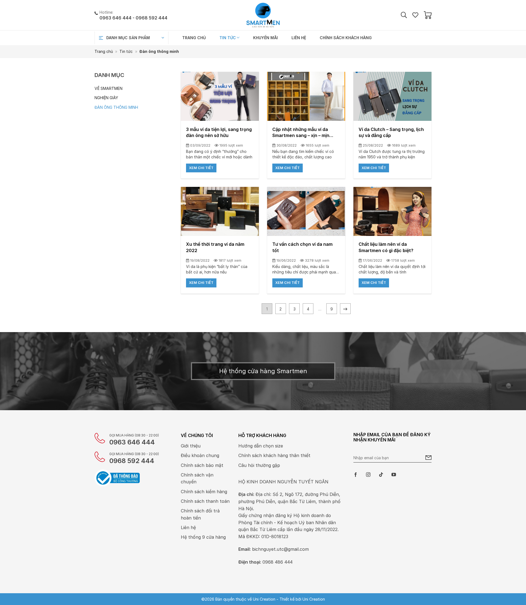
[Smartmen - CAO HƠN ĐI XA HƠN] (263, 15)
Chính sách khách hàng (346, 37)
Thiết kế (287, 599)
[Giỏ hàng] (427, 15)
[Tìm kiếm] (404, 15)
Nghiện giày (106, 97)
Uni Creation (313, 599)
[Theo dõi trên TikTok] (381, 474)
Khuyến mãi (265, 37)
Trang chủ (194, 37)
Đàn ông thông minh (116, 107)
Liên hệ (298, 37)
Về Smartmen (108, 88)
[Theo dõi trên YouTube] (393, 474)
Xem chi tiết (201, 168)
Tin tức (227, 37)
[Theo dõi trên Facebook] (355, 474)
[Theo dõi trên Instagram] (368, 474)
